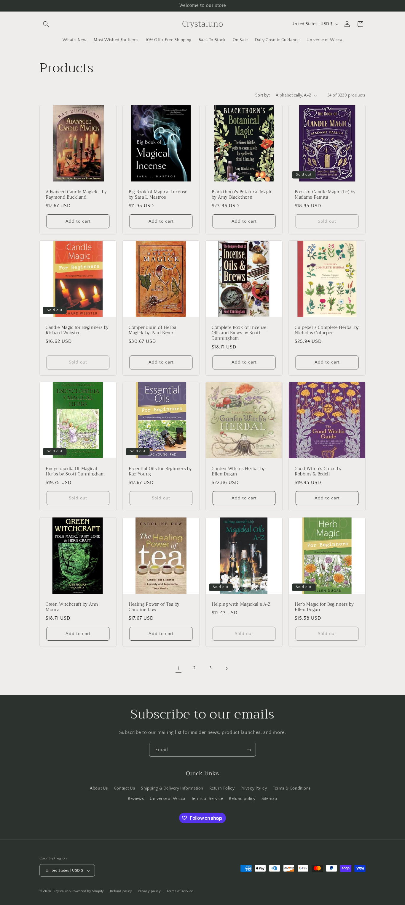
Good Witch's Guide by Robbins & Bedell (318, 471)
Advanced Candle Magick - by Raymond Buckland (76, 194)
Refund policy (242, 798)
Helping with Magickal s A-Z (241, 604)
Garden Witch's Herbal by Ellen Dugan (238, 471)
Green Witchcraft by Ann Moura (72, 607)
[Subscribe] (249, 750)
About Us (99, 788)
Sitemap (269, 798)
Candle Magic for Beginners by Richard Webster (77, 330)
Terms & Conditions (292, 788)
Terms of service (180, 891)
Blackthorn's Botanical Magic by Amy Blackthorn (242, 194)
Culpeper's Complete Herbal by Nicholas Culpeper (327, 330)
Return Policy (222, 788)
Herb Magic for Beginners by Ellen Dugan (324, 607)
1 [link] (178, 668)
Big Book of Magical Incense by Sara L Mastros (158, 194)
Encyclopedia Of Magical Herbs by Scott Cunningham (75, 471)
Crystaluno (62, 891)
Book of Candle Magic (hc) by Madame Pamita (325, 194)
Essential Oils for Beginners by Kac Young (160, 471)
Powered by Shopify (88, 891)
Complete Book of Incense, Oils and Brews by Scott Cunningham (240, 333)
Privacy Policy (253, 788)
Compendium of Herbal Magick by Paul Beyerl (153, 330)
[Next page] (226, 668)
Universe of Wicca (167, 798)
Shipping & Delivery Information (172, 788)
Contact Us (124, 788)
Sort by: (262, 95)
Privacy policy (149, 891)
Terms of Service (207, 798)
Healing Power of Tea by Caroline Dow (154, 607)
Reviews (136, 798)
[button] (45, 23)
